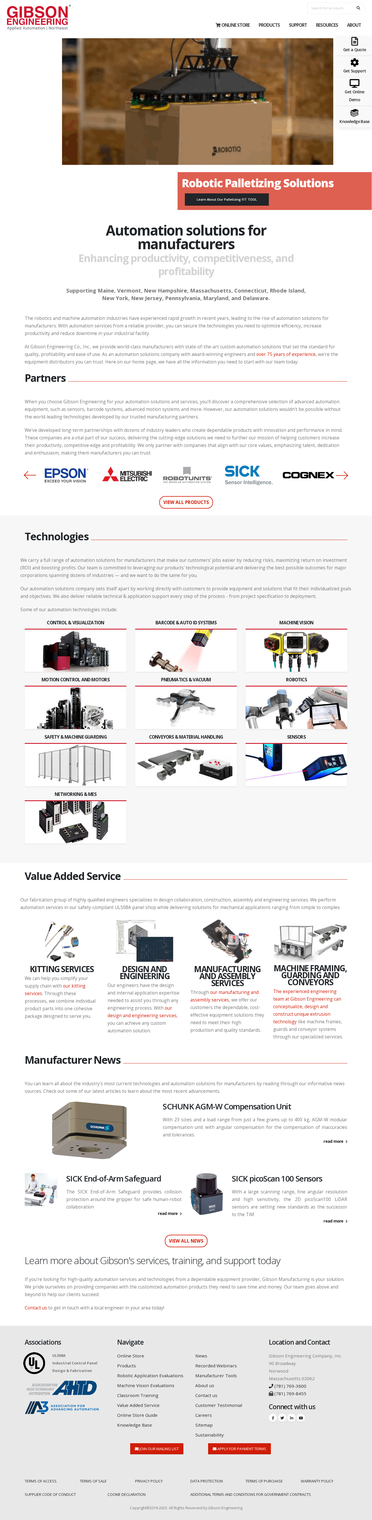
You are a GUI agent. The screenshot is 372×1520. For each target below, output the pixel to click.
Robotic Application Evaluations (150, 1375)
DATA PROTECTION (206, 1481)
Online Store (235, 25)
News (201, 1356)
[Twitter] (282, 1418)
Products (269, 25)
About (354, 25)
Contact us (36, 1308)
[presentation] (29, 475)
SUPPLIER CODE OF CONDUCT (50, 1494)
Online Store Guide (137, 1415)
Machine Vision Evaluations (145, 1385)
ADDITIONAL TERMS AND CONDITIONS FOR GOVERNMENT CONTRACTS (250, 1494)
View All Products (186, 502)
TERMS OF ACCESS (41, 1481)
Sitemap (204, 1425)
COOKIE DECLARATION (127, 1494)
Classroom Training (137, 1395)
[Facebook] (273, 1418)
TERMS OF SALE (93, 1481)
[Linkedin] (291, 1418)
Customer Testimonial (218, 1405)
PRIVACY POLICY (149, 1481)
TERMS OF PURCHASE (264, 1481)
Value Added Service (138, 1405)
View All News (186, 1241)
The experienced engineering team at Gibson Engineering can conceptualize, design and (307, 999)
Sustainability (209, 1435)
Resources (327, 25)
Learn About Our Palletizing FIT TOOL (227, 199)
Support (298, 25)
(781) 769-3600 (289, 1386)
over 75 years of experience (286, 354)
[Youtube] (301, 1418)
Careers (203, 1415)
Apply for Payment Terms (241, 1448)
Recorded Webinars (216, 1365)
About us (204, 1385)
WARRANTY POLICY (317, 1481)
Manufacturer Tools (216, 1375)
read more (333, 1141)
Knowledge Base (134, 1425)
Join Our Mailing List (159, 1448)
